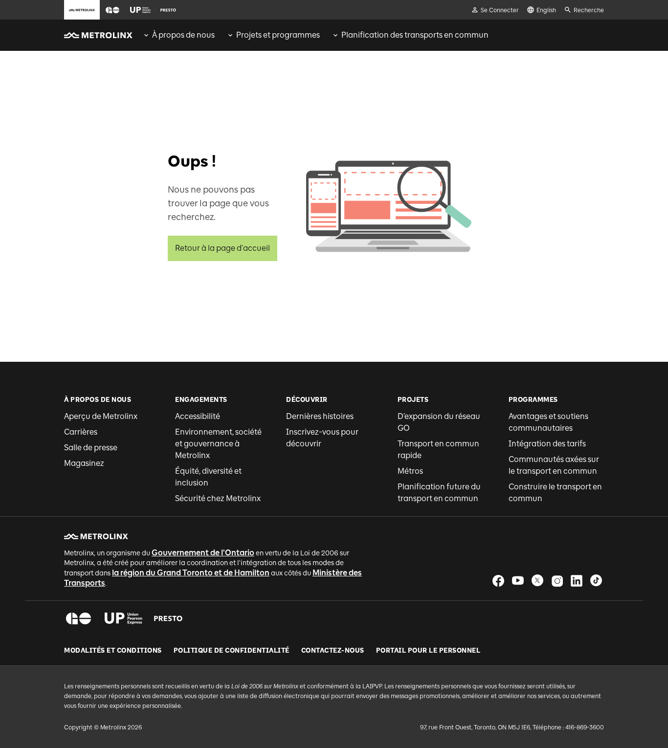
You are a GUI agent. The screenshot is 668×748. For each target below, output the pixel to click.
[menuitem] (178, 35)
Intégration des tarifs (547, 443)
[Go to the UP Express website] (140, 10)
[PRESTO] (168, 618)
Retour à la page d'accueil (222, 248)
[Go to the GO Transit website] (112, 10)
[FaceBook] (498, 580)
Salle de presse (90, 447)
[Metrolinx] (96, 536)
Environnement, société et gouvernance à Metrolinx (218, 443)
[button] (112, 10)
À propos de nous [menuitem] (183, 35)
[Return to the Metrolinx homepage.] (98, 35)
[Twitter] (537, 580)
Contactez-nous (332, 651)
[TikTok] (596, 580)
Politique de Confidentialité (231, 651)
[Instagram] (557, 580)
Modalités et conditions (113, 651)
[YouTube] (518, 580)
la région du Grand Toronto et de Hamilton (190, 572)
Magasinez (84, 463)
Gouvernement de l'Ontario (203, 552)
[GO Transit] (78, 618)
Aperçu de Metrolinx (100, 416)
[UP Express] (123, 618)
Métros (410, 471)
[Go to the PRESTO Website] (168, 10)
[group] (178, 35)
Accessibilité (197, 416)
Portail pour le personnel (428, 651)
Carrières (80, 432)
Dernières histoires (320, 416)
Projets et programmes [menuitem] (278, 35)
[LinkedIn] (576, 580)
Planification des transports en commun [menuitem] (415, 35)
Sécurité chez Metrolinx (218, 498)
